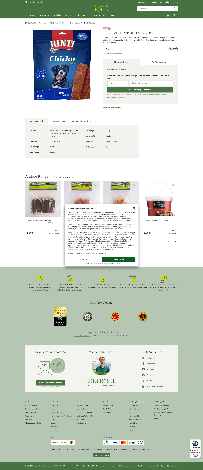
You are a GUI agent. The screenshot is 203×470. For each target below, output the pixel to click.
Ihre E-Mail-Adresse (139, 83)
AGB (78, 466)
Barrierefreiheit (152, 466)
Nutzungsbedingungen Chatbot (131, 466)
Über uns (54, 405)
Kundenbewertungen (82, 336)
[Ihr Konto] (168, 15)
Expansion (55, 426)
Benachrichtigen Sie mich (140, 89)
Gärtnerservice (143, 2)
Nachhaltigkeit (157, 2)
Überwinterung (82, 409)
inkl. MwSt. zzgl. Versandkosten (113, 53)
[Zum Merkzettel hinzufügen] (96, 31)
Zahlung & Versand (161, 405)
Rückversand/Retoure (162, 409)
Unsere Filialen (30, 412)
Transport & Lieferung (85, 412)
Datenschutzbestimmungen (115, 97)
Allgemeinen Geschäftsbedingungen (150, 94)
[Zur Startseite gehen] (101, 8)
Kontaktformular (31, 405)
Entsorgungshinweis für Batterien (163, 413)
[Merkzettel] (173, 15)
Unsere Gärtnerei (57, 412)
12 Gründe (55, 419)
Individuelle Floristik (84, 416)
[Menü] (199, 440)
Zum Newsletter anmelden (50, 382)
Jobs (167, 2)
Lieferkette (107, 412)
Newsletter (29, 419)
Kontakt (175, 2)
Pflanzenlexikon (135, 409)
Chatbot (132, 426)
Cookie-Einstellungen (169, 466)
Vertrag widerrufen (101, 455)
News (53, 409)
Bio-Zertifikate (108, 409)
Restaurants (29, 416)
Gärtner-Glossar (135, 419)
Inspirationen (134, 423)
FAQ (156, 418)
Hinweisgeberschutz (33, 423)
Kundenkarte (82, 423)
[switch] (195, 455)
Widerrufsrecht (88, 466)
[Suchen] (174, 8)
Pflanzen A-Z (133, 405)
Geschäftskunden (32, 409)
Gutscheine (81, 419)
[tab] (159, 62)
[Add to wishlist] (56, 184)
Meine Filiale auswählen (36, 2)
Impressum (113, 466)
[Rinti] (140, 29)
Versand (93, 449)
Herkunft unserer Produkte (61, 416)
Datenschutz (101, 466)
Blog (130, 412)
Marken (131, 430)
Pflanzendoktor (134, 416)
